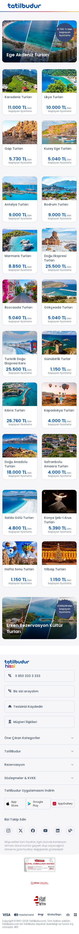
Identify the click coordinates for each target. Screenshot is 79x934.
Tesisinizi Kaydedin (28, 706)
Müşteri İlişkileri (25, 722)
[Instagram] (8, 831)
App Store (14, 803)
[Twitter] (21, 831)
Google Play (38, 803)
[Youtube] (45, 831)
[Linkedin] (58, 831)
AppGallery (65, 803)
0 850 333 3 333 (27, 676)
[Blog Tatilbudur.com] (70, 830)
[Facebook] (33, 831)
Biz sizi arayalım (25, 691)
